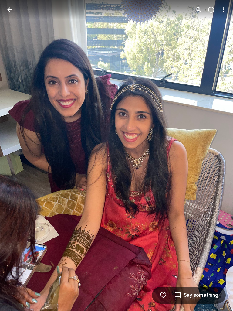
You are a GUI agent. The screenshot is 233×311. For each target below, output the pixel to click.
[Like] (163, 295)
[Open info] (211, 10)
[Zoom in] (199, 10)
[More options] (223, 10)
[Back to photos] (9, 9)
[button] (16, 155)
